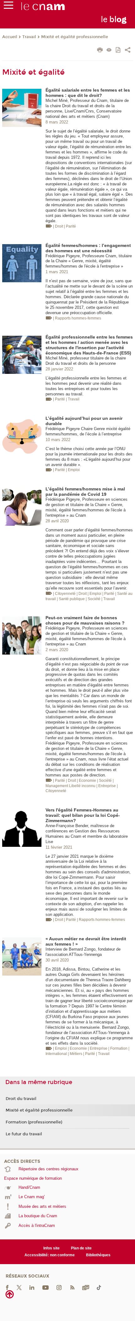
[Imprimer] (100, 51)
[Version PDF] (118, 50)
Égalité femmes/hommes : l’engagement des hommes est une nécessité (88, 248)
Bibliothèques (98, 1255)
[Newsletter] (85, 1287)
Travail (29, 36)
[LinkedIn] (32, 1287)
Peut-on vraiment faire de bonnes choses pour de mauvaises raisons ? (85, 620)
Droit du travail (21, 1098)
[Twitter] (19, 1287)
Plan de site (81, 1248)
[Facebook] (7, 1287)
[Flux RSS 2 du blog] (72, 1287)
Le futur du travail (24, 1134)
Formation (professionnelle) (34, 1122)
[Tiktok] (99, 1287)
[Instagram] (59, 1287)
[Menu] (8, 7)
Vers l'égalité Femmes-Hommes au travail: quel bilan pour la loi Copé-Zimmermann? (83, 815)
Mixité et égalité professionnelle (74, 36)
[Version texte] (109, 50)
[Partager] (127, 51)
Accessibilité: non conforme (49, 1255)
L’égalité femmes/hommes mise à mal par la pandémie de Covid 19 (85, 491)
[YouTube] (45, 1287)
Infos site (51, 1248)
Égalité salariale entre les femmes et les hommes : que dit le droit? (88, 93)
